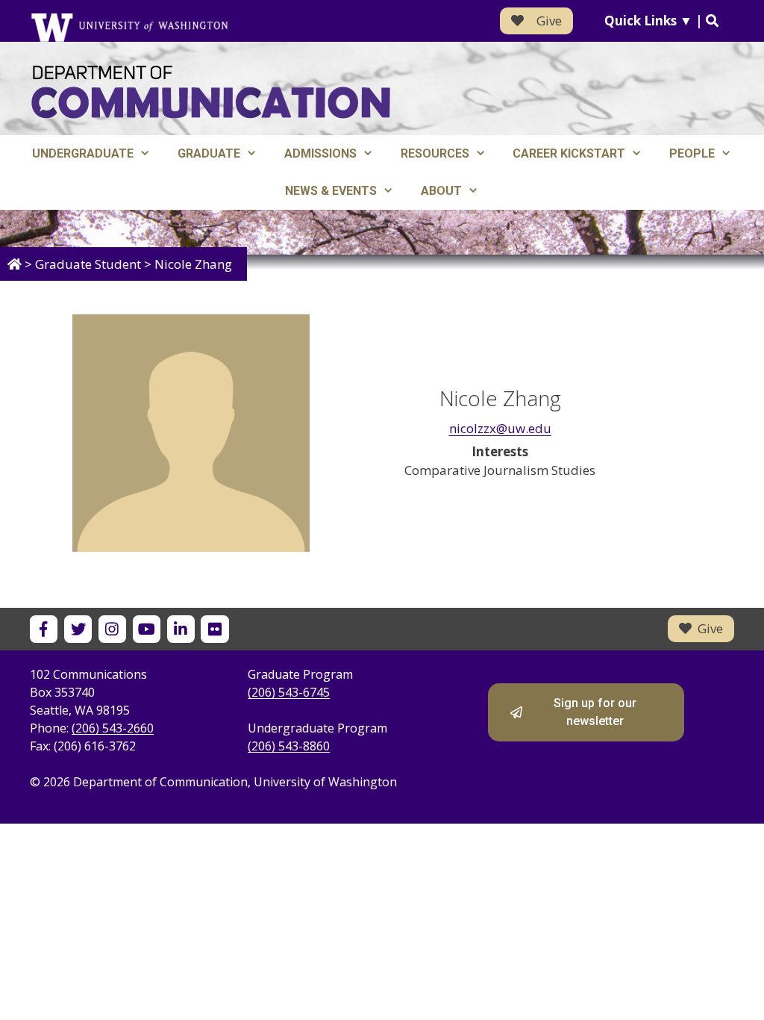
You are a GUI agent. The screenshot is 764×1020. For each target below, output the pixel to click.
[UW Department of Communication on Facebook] (43, 629)
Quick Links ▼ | (655, 20)
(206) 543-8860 (289, 746)
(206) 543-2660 (113, 728)
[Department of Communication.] (14, 264)
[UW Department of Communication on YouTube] (146, 629)
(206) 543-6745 (289, 692)
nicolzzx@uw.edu (500, 428)
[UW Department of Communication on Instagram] (112, 629)
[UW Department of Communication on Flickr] (214, 629)
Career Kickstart (569, 153)
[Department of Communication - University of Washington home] (211, 92)
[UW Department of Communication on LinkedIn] (181, 629)
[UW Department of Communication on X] (78, 629)
